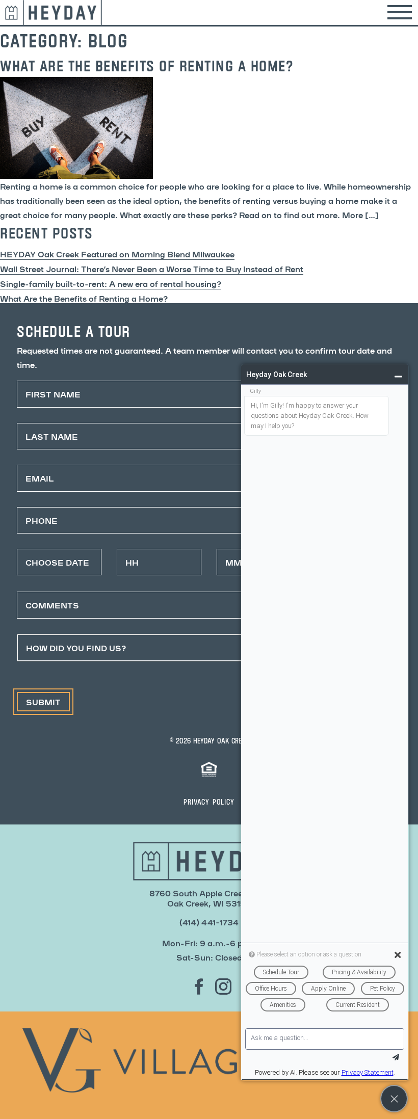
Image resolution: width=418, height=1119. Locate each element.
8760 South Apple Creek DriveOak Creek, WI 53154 (209, 898)
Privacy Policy (209, 801)
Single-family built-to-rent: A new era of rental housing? (110, 283)
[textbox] (199, 647)
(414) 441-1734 (209, 921)
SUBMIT (43, 701)
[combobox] (209, 647)
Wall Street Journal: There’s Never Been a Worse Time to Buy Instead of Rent (151, 268)
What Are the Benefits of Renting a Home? (84, 298)
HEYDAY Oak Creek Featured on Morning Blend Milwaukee (117, 253)
